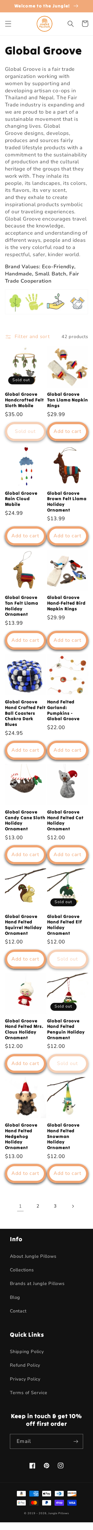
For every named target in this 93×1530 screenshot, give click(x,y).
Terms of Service (28, 1393)
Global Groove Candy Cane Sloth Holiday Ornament (25, 820)
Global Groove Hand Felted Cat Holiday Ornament (65, 820)
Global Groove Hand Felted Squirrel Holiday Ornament (23, 925)
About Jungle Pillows (33, 1256)
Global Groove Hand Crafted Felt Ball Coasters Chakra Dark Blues (25, 713)
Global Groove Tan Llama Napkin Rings (67, 400)
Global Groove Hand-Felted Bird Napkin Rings (66, 603)
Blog (15, 1297)
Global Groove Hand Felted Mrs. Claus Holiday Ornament (24, 1029)
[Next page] (72, 1206)
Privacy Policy (25, 1379)
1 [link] (20, 1206)
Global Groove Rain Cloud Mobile (21, 499)
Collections (22, 1270)
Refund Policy (25, 1365)
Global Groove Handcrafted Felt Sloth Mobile (24, 400)
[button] (8, 24)
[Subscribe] (76, 1441)
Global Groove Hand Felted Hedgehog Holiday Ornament (21, 1136)
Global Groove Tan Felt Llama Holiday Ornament (21, 606)
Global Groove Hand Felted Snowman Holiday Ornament (63, 1136)
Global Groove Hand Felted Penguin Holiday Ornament (66, 1029)
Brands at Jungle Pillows (37, 1283)
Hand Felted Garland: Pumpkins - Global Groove (63, 710)
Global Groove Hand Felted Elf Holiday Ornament (64, 925)
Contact (18, 1311)
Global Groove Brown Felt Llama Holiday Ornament (67, 502)
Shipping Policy (27, 1352)
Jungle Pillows (58, 1513)
